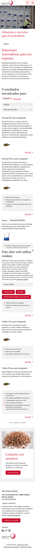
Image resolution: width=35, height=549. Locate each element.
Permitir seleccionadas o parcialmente (16, 297)
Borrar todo (17, 99)
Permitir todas (8, 292)
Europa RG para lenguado (14, 118)
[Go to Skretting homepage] (7, 3)
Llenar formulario (13, 472)
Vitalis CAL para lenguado (14, 321)
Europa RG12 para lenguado (15, 159)
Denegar (20, 292)
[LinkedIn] (3, 530)
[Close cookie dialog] (32, 250)
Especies (6, 104)
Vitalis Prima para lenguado (15, 368)
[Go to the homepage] (9, 536)
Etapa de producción (10, 109)
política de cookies (22, 279)
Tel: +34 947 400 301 (9, 499)
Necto (4, 220)
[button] (27, 3)
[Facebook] (9, 530)
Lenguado (6, 98)
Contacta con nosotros (11, 520)
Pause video (30, 24)
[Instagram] (6, 530)
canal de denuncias (13, 515)
